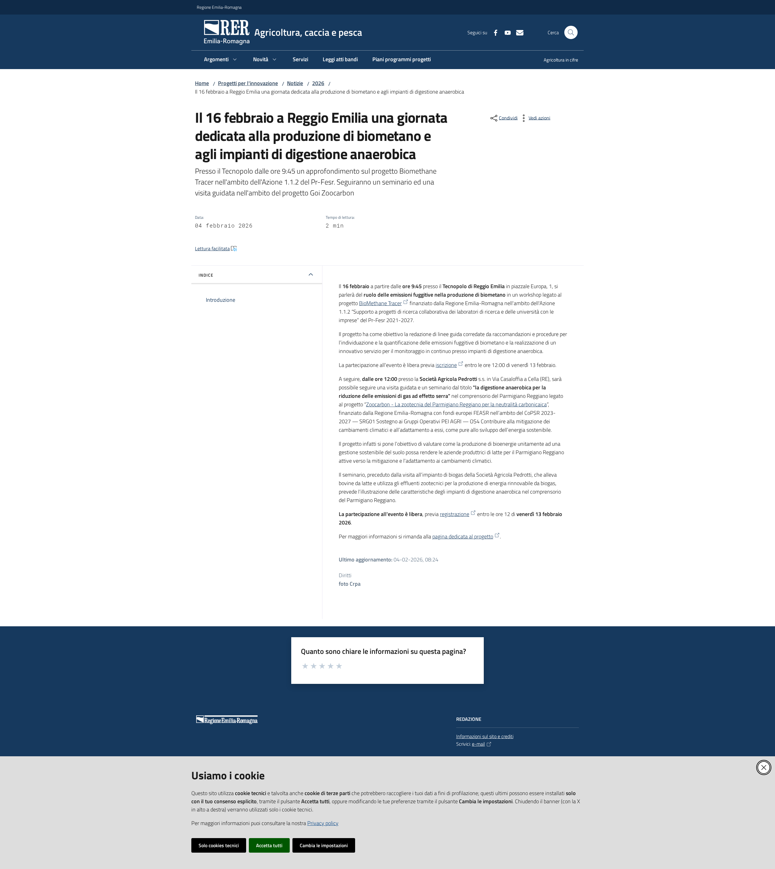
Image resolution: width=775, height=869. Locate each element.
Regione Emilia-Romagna (219, 7)
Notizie (295, 83)
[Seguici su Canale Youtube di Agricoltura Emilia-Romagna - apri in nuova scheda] (505, 32)
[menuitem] (557, 60)
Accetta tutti (269, 845)
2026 (318, 83)
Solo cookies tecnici (219, 845)
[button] (571, 32)
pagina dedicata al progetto (462, 536)
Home (202, 83)
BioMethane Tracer (380, 303)
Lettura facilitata (212, 248)
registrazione (454, 514)
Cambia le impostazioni (324, 845)
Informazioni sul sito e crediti (484, 736)
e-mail (478, 743)
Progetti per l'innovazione (248, 83)
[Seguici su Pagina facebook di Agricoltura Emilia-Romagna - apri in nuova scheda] (493, 32)
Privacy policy (322, 823)
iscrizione (446, 365)
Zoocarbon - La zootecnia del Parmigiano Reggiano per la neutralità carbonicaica (456, 404)
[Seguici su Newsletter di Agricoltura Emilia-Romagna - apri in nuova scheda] (517, 32)
